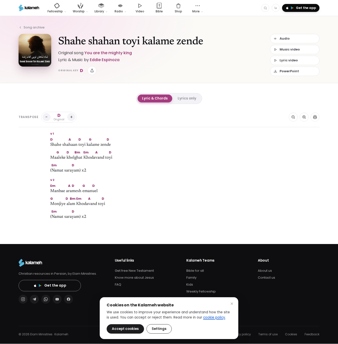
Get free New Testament (134, 270)
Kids (189, 284)
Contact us (266, 277)
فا (275, 8)
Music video (290, 49)
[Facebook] (68, 299)
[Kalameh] (29, 7)
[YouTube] (57, 299)
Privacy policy (240, 334)
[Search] (265, 8)
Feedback (312, 334)
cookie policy (214, 317)
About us (265, 270)
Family (191, 277)
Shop (178, 11)
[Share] (92, 70)
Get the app (55, 285)
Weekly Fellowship (201, 291)
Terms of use (268, 334)
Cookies (291, 334)
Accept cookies (125, 328)
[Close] (231, 303)
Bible (159, 11)
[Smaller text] (293, 117)
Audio (285, 38)
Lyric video (289, 60)
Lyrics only (187, 98)
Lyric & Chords (155, 98)
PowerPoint (289, 71)
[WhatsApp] (45, 299)
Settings (159, 328)
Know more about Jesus (134, 277)
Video (140, 11)
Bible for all (195, 270)
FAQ (118, 284)
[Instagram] (23, 299)
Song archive (34, 27)
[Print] (315, 117)
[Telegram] (34, 299)
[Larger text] (304, 117)
